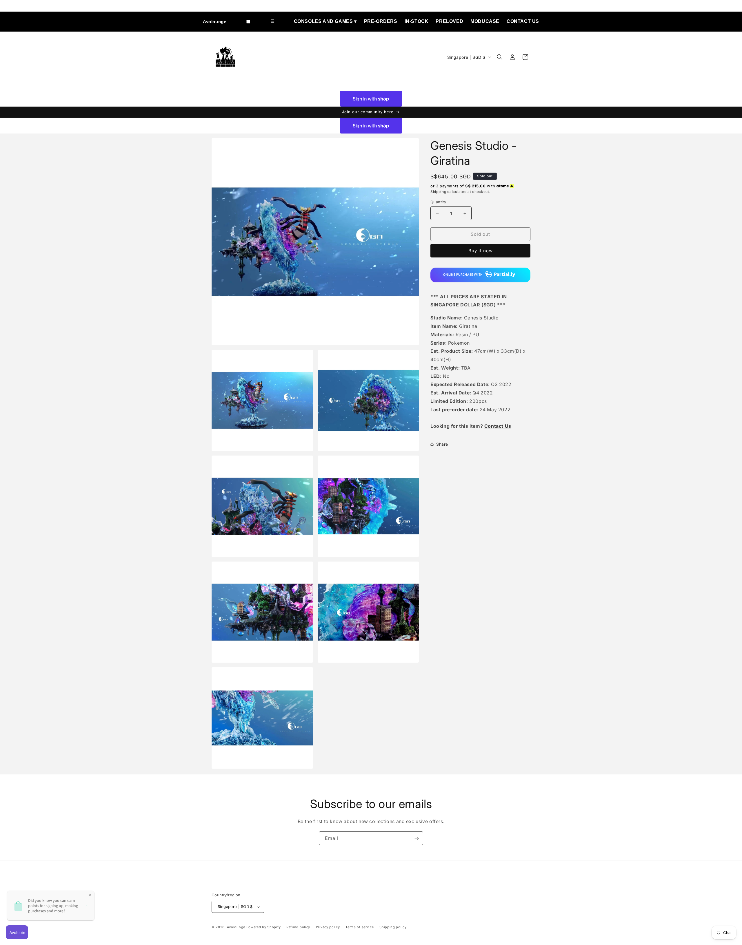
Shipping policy (393, 927)
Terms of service (359, 927)
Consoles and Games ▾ (325, 21)
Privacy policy (328, 927)
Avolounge (214, 21)
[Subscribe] (416, 838)
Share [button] (442, 444)
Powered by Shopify (263, 927)
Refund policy (298, 927)
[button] (499, 57)
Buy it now (480, 250)
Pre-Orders (380, 21)
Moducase (484, 21)
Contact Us (523, 21)
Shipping (438, 191)
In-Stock (417, 21)
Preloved (449, 21)
